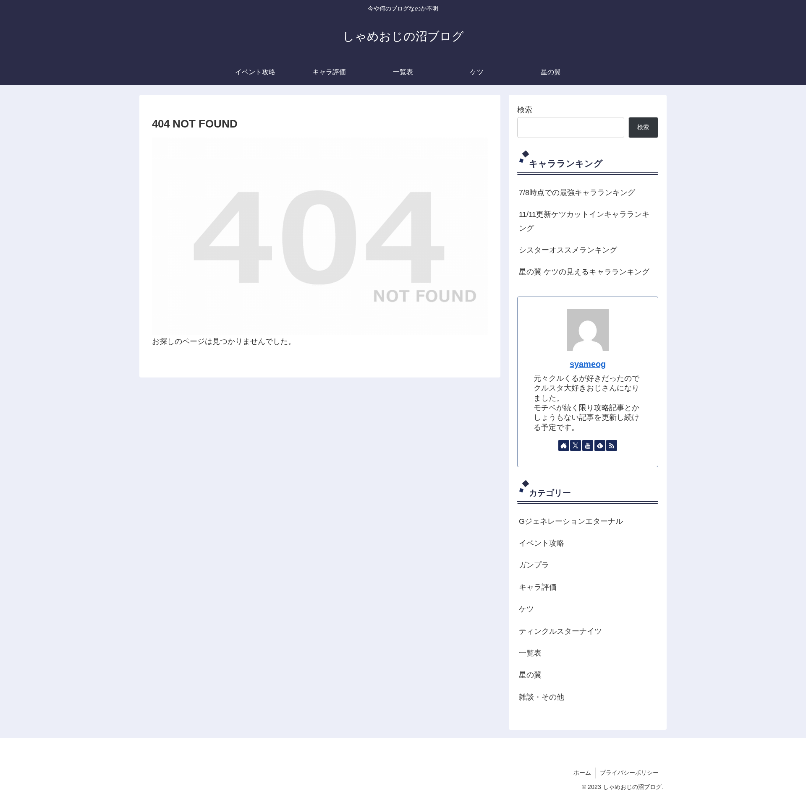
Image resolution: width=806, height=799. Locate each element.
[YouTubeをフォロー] (587, 445)
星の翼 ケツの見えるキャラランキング (584, 272)
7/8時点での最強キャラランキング (577, 192)
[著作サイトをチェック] (563, 445)
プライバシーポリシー (629, 772)
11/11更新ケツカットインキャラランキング (584, 221)
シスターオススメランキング (568, 250)
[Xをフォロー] (575, 445)
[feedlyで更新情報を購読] (599, 445)
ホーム (582, 772)
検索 (524, 110)
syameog (588, 364)
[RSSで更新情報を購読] (611, 445)
